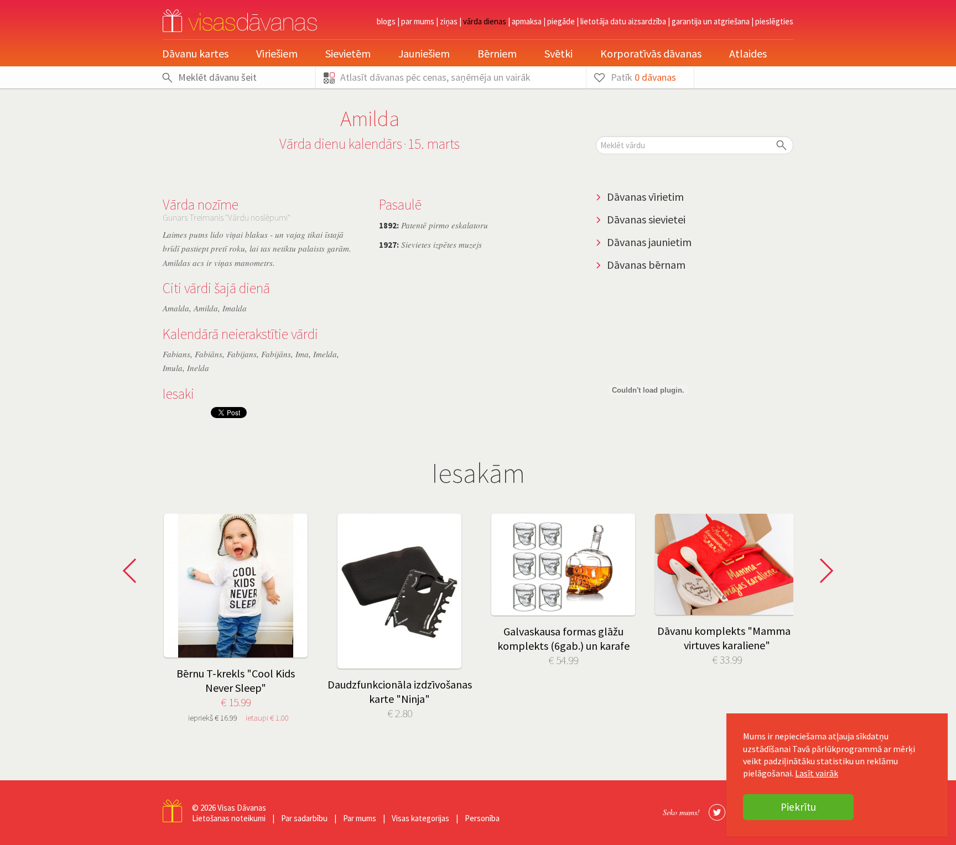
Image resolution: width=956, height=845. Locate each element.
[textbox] (694, 145)
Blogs (386, 21)
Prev (132, 570)
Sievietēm (348, 53)
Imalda (234, 308)
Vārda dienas (484, 21)
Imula (173, 367)
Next (823, 570)
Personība (482, 818)
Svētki (558, 53)
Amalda (176, 308)
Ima (302, 353)
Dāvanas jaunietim (649, 242)
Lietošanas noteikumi (229, 818)
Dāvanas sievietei (646, 219)
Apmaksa (527, 21)
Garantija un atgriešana (711, 21)
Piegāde (561, 21)
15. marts (434, 143)
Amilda (206, 308)
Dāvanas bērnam (646, 265)
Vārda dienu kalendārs (340, 143)
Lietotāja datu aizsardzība (623, 21)
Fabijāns (276, 353)
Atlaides (748, 53)
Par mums (417, 21)
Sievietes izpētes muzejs (430, 244)
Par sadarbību (304, 818)
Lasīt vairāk (816, 773)
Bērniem (497, 53)
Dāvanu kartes (195, 53)
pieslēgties (774, 21)
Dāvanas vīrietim (645, 197)
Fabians (176, 353)
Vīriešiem (277, 53)
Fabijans (242, 353)
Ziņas (449, 21)
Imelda (325, 353)
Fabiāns (208, 353)
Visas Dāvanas (241, 807)
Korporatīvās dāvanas (651, 53)
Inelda (198, 367)
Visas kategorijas (420, 818)
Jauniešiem (424, 53)
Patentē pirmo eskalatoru (433, 225)
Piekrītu (798, 806)
